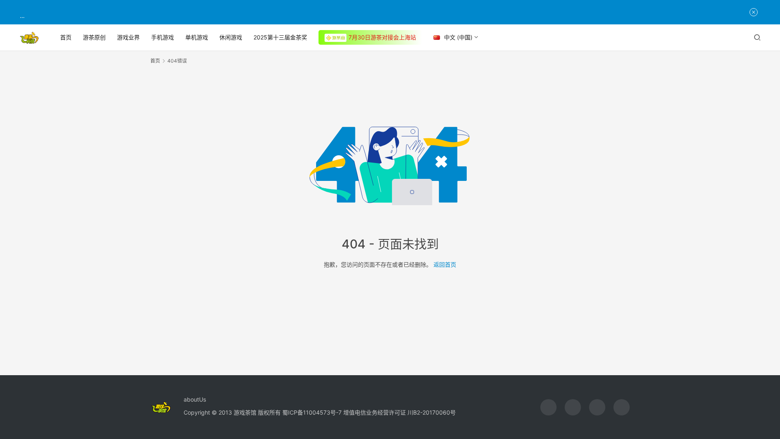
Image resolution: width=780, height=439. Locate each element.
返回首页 (444, 264)
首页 (66, 37)
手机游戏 (162, 37)
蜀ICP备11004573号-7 (312, 412)
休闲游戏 (230, 37)
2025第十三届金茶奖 (280, 37)
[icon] (548, 407)
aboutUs (195, 399)
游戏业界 (128, 37)
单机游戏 (196, 37)
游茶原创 (94, 37)
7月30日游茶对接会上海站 (382, 37)
